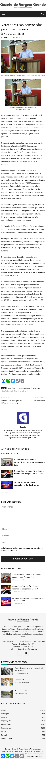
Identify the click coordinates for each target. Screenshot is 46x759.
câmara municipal (24, 388)
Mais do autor (10, 453)
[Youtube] (26, 653)
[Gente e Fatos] (7, 682)
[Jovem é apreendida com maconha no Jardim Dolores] (7, 485)
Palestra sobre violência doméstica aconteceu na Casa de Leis (29, 462)
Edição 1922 (36, 388)
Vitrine (3, 710)
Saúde (3, 731)
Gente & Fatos (6, 738)
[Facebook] (19, 653)
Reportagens (6, 721)
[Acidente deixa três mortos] (7, 694)
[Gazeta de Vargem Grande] (23, 5)
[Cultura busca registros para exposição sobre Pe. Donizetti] (7, 671)
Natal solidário (39, 401)
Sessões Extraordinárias (9, 391)
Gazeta (6, 37)
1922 (9, 388)
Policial (4, 735)
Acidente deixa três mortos (24, 691)
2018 (14, 388)
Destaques (5, 714)
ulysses (39, 756)
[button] (42, 14)
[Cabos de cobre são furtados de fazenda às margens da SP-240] (7, 474)
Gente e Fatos (19, 679)
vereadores (22, 391)
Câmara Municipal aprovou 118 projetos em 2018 (11, 402)
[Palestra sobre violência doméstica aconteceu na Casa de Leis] (7, 462)
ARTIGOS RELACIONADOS (15, 449)
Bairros (4, 717)
